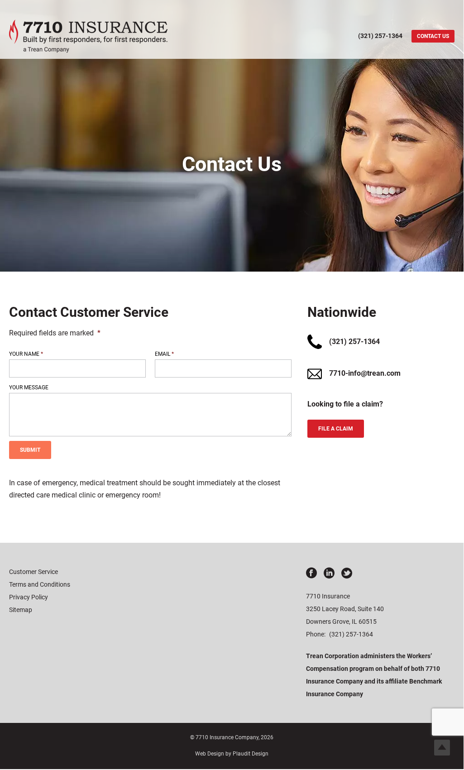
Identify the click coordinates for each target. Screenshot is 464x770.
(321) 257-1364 (351, 634)
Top (442, 748)
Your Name (26, 354)
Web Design (209, 754)
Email (164, 354)
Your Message (28, 387)
